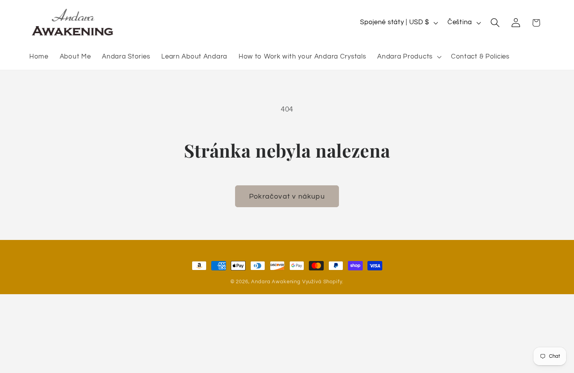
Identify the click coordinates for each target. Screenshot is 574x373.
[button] (409, 57)
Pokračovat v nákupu (287, 196)
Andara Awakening (275, 281)
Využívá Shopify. (323, 281)
